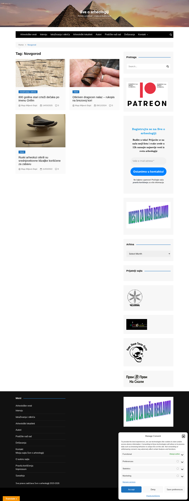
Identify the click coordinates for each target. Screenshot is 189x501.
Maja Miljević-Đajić (29, 105)
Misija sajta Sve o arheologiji (30, 453)
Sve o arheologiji (94, 12)
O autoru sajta (22, 459)
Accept (131, 489)
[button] (183, 436)
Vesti (76, 92)
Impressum (21, 469)
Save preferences (175, 489)
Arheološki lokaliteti (82, 34)
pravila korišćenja (140, 182)
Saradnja (20, 475)
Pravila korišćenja (153, 496)
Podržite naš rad (113, 34)
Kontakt (142, 34)
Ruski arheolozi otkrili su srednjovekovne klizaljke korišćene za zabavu (40, 161)
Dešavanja (129, 34)
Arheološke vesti (28, 34)
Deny (153, 489)
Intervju (43, 34)
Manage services (129, 482)
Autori (99, 34)
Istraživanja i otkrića (60, 34)
